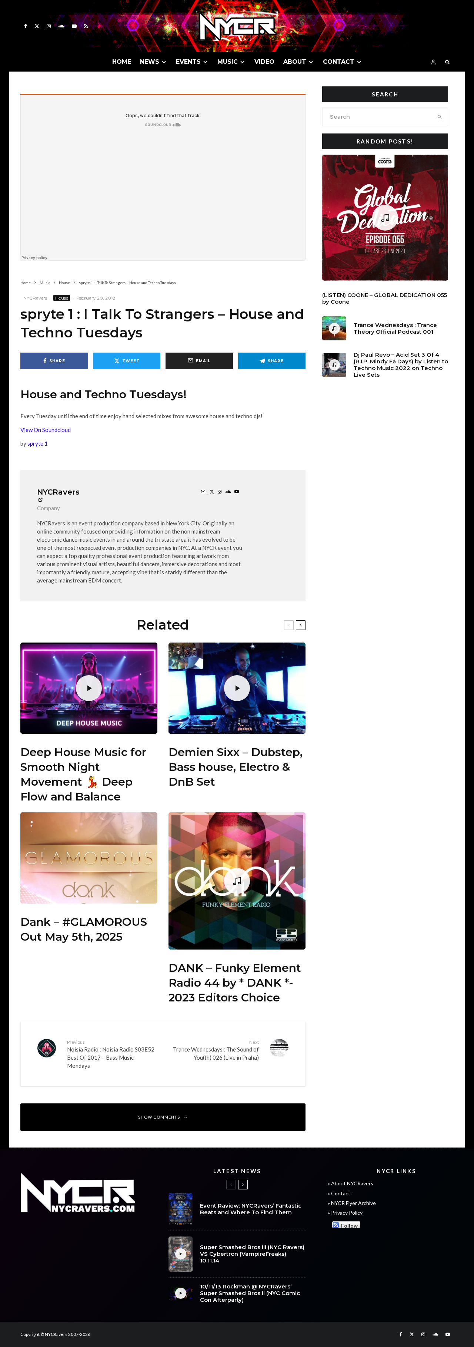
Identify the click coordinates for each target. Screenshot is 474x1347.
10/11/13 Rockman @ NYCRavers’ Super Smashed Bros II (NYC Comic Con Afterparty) (250, 1293)
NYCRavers (35, 298)
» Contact (339, 1193)
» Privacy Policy (345, 1212)
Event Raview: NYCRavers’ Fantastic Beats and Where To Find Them (250, 1209)
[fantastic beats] (180, 1209)
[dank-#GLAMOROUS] (88, 858)
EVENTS (188, 61)
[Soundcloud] (61, 26)
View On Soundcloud (45, 429)
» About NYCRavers (350, 1183)
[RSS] (85, 26)
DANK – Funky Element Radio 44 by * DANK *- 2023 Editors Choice (234, 982)
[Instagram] (48, 26)
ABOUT (294, 61)
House (61, 298)
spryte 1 (37, 443)
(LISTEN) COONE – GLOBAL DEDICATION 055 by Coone (384, 298)
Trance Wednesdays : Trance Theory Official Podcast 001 (395, 328)
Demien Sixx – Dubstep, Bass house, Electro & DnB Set (235, 767)
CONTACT (338, 61)
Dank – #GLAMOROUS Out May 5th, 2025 (83, 929)
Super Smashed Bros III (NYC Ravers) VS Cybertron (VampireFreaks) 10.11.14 (252, 1254)
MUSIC (227, 61)
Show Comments (159, 1117)
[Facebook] (25, 26)
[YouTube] (74, 26)
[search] (440, 117)
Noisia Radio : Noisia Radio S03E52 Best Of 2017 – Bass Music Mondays (110, 1054)
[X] (37, 26)
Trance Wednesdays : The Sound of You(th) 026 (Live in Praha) (216, 1049)
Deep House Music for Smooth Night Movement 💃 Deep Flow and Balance (83, 774)
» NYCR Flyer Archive (352, 1203)
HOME (121, 61)
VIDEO (264, 61)
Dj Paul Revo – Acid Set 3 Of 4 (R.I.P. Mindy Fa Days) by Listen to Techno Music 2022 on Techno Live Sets (401, 364)
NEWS (149, 61)
